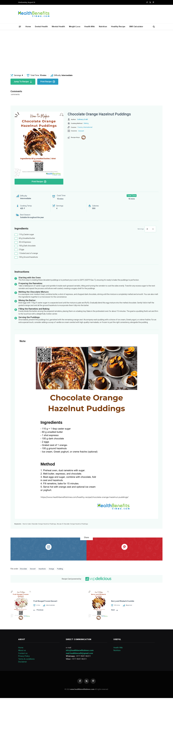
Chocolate (23, 569)
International (87, 127)
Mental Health (58, 26)
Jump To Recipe (21, 81)
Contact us (22, 653)
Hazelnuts (42, 569)
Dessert (81, 131)
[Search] (153, 26)
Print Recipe (46, 81)
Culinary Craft (82, 119)
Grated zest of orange (28, 253)
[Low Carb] (83, 137)
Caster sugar (26, 234)
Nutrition (103, 26)
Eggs (21, 249)
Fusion (80, 127)
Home (28, 26)
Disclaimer (22, 662)
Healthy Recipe (118, 26)
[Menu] (20, 26)
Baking (86, 123)
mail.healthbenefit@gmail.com (79, 653)
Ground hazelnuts (28, 257)
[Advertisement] (86, 52)
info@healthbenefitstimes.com (79, 650)
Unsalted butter (27, 238)
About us (22, 650)
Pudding (60, 569)
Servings (141, 229)
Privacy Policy (24, 656)
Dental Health (41, 26)
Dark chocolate (27, 246)
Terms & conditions (26, 659)
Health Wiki (89, 26)
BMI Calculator (136, 26)
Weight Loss (74, 26)
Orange (51, 569)
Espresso (25, 242)
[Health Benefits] (33, 14)
